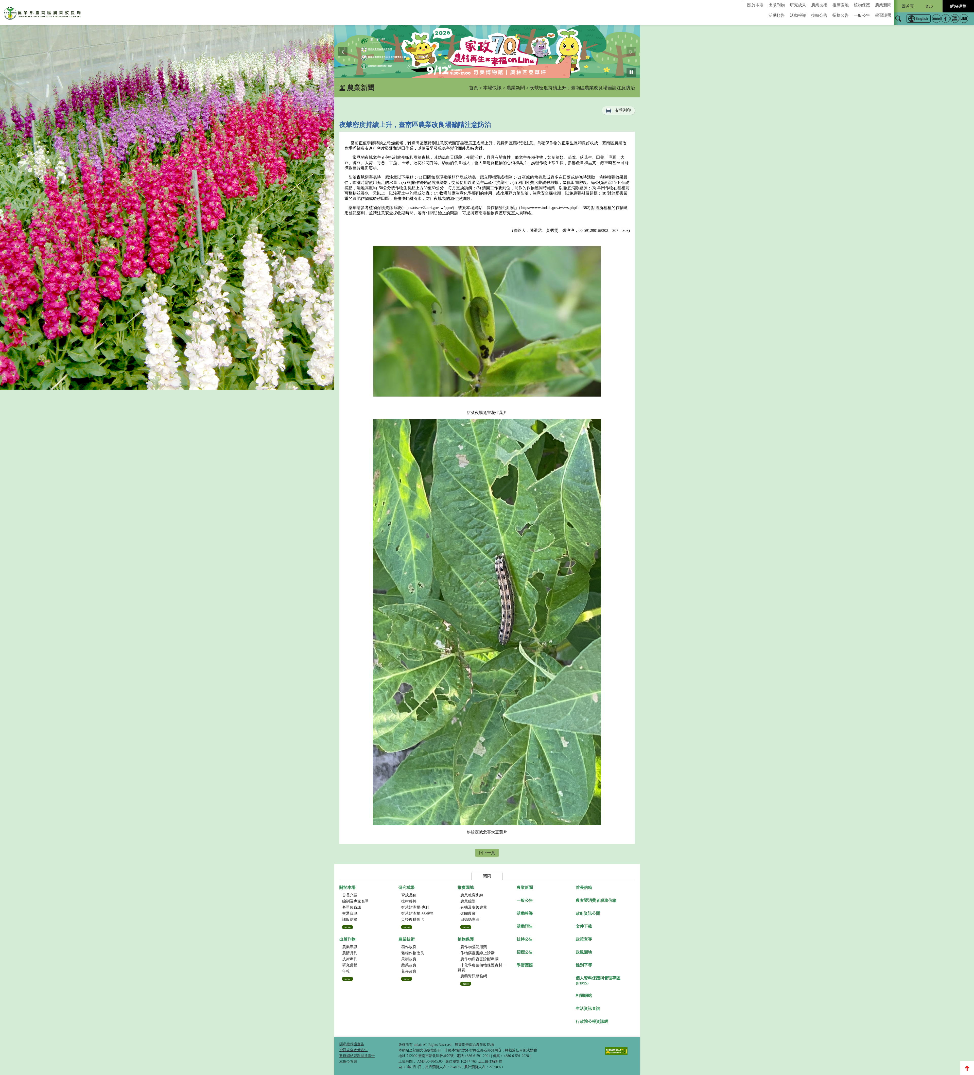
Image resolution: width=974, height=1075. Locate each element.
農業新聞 (883, 5)
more (347, 927)
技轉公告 (819, 15)
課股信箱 (349, 919)
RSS (929, 6)
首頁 (473, 87)
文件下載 (584, 926)
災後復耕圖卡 (412, 919)
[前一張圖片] (343, 51)
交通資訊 (349, 913)
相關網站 (584, 995)
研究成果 (798, 5)
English (922, 18)
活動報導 (798, 15)
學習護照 (883, 15)
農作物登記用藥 (473, 947)
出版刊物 (777, 5)
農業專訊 (349, 947)
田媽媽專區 (469, 919)
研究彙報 (349, 965)
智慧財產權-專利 (415, 907)
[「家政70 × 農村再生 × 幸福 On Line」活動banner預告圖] (487, 51)
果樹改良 (408, 959)
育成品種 (408, 895)
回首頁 (908, 6)
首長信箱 (584, 887)
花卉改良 (408, 971)
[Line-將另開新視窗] (964, 18)
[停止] (631, 72)
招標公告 (840, 15)
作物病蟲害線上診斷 (477, 953)
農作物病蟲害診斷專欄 (479, 959)
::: (741, 2)
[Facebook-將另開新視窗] (945, 18)
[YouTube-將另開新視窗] (954, 18)
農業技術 (819, 5)
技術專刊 (349, 959)
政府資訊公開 (588, 913)
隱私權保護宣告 (351, 1044)
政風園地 (584, 952)
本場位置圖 (348, 1062)
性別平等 (584, 965)
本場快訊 (492, 87)
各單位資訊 (351, 907)
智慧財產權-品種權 (417, 913)
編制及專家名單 (355, 901)
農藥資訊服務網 (473, 976)
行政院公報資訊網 (592, 1021)
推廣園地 (840, 5)
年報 (346, 971)
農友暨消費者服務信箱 (596, 900)
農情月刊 (349, 953)
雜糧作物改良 (412, 953)
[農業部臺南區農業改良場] (42, 14)
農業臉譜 (468, 901)
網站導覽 (958, 6)
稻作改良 (408, 947)
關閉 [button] (487, 876)
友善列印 (623, 110)
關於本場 (755, 5)
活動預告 (777, 15)
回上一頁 (487, 853)
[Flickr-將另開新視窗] (936, 18)
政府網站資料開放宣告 (357, 1056)
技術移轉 (408, 901)
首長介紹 (349, 895)
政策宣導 (584, 939)
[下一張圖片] (631, 51)
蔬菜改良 (408, 965)
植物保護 (862, 5)
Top (967, 1068)
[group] (487, 51)
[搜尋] (898, 22)
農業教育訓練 (471, 895)
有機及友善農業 (473, 907)
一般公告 (862, 15)
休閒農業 (468, 913)
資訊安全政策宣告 (353, 1050)
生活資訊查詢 (588, 1008)
